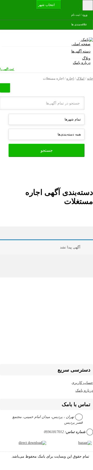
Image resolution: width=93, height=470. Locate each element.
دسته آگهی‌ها (80, 51)
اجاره (70, 78)
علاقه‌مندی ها (79, 24)
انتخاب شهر (47, 5)
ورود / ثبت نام (79, 14)
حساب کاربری (82, 383)
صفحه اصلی (81, 44)
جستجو (47, 150)
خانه (90, 78)
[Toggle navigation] (87, 5)
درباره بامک (81, 63)
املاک (80, 78)
